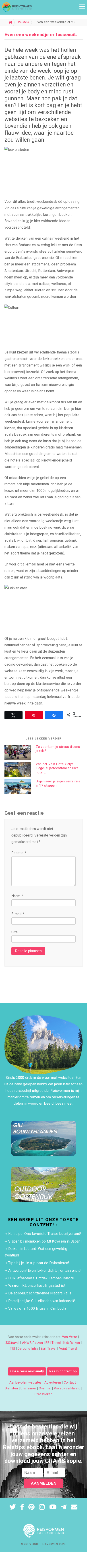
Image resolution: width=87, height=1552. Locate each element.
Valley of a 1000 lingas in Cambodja (37, 1308)
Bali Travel (48, 1349)
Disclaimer (28, 1388)
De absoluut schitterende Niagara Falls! (40, 1293)
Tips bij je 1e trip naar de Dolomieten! (38, 1263)
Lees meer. (64, 1103)
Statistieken (43, 1394)
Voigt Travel (68, 1349)
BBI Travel (53, 1343)
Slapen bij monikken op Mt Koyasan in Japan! (45, 1241)
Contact (70, 1382)
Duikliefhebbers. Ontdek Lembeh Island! (41, 1278)
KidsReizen (71, 1343)
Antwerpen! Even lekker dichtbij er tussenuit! (44, 1270)
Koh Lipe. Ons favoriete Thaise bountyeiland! (44, 1234)
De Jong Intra (28, 1349)
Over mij (45, 1388)
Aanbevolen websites (25, 1382)
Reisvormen (49, 1544)
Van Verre (69, 1337)
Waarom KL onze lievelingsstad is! (36, 1285)
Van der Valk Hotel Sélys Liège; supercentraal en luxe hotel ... (57, 768)
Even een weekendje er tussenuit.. (41, 34)
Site (14, 932)
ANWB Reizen (32, 1343)
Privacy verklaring (67, 1388)
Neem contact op (63, 1371)
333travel (12, 1343)
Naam (17, 896)
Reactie (18, 853)
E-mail (17, 914)
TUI (12, 1349)
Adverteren (52, 1382)
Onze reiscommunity (27, 1371)
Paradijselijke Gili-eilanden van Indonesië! (42, 1301)
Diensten (11, 1388)
